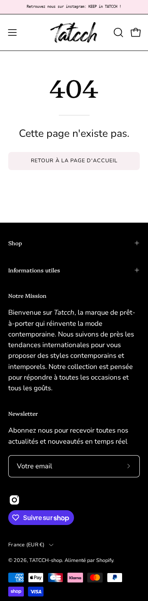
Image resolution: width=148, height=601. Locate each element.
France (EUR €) (26, 544)
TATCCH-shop (45, 560)
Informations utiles (34, 270)
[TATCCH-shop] (74, 32)
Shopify (104, 560)
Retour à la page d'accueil (74, 160)
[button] (117, 32)
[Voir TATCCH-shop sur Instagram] (14, 500)
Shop (15, 242)
